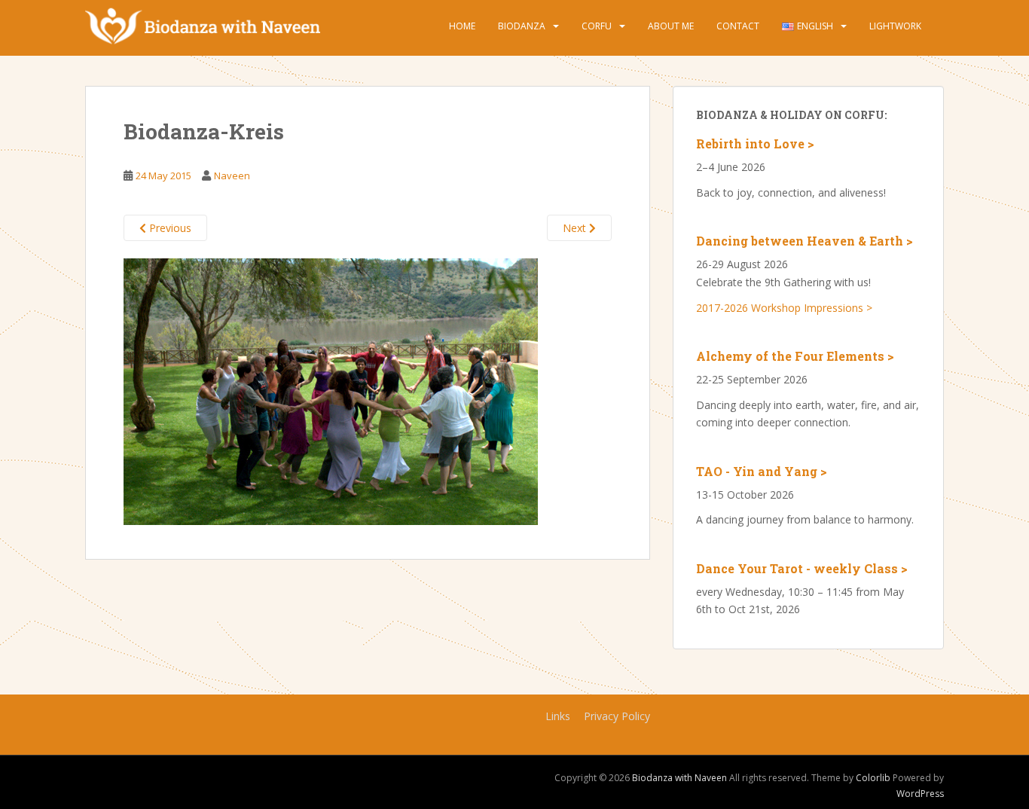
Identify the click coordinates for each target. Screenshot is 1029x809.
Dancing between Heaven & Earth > (804, 241)
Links (557, 716)
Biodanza (521, 26)
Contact (737, 26)
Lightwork (895, 26)
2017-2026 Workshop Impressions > (784, 308)
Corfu (597, 26)
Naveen (232, 175)
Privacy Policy (617, 716)
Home (462, 26)
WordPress (920, 793)
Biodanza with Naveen (679, 777)
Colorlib (873, 777)
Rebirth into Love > (755, 143)
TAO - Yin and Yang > (761, 471)
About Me (671, 26)
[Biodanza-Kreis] (331, 390)
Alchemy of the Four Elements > (795, 356)
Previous (168, 228)
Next (576, 228)
